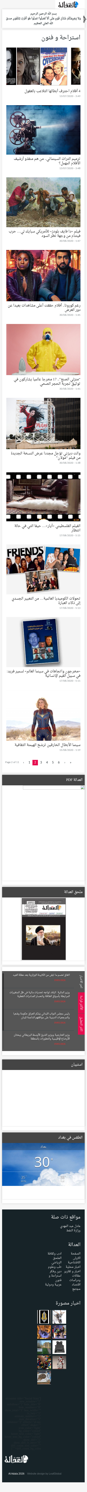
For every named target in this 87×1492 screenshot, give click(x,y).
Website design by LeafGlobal (44, 1473)
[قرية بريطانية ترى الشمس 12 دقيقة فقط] (44, 1348)
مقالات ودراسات (74, 1278)
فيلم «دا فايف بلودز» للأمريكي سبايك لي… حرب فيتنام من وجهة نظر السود (44, 233)
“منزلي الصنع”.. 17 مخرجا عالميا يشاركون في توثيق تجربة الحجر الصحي (47, 381)
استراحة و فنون (55, 1278)
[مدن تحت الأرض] (44, 1332)
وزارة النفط (73, 1230)
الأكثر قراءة (81, 1003)
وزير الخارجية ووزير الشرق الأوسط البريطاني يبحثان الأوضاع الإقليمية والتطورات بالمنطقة (42, 1037)
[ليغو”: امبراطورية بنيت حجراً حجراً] (44, 1363)
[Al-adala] (70, 5)
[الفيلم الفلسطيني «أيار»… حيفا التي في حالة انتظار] (43, 497)
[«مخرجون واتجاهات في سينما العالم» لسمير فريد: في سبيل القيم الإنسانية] (43, 643)
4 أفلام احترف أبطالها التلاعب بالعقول (52, 91)
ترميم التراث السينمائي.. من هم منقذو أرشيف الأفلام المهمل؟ (47, 161)
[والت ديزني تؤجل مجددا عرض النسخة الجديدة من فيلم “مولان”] (43, 424)
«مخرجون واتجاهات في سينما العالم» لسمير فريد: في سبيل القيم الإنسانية (43, 673)
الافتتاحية (74, 1262)
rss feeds (4, 4)
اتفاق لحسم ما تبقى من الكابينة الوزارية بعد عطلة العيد (41, 975)
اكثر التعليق (81, 1024)
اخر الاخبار (81, 981)
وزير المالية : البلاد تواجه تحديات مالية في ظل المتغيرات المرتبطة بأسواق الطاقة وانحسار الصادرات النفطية (39, 994)
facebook (10, 4)
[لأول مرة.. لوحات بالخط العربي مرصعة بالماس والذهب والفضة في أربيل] (44, 1317)
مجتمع (76, 1289)
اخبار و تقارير (72, 1271)
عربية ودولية (53, 1284)
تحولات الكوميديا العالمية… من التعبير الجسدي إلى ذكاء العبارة (46, 600)
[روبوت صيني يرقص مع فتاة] (59, 1363)
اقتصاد (76, 1284)
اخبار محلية (73, 1267)
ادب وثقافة (55, 1253)
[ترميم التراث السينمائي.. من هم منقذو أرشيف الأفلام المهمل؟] (43, 131)
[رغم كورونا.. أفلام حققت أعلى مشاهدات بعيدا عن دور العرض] (43, 276)
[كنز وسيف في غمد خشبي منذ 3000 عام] (44, 1378)
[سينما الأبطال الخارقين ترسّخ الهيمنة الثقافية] (43, 716)
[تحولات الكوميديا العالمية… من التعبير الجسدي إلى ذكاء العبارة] (43, 570)
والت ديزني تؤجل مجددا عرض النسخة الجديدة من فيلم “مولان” (45, 455)
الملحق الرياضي (56, 1260)
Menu (82, 57)
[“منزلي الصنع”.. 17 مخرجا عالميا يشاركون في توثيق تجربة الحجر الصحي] (43, 350)
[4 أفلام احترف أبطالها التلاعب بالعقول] (43, 68)
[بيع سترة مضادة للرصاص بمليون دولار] (59, 1348)
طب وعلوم (55, 1267)
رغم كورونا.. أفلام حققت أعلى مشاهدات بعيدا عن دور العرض (44, 307)
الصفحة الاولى (75, 1256)
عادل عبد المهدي (70, 1226)
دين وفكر (56, 1271)
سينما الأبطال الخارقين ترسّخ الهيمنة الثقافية (47, 745)
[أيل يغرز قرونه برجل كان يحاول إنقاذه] (59, 1317)
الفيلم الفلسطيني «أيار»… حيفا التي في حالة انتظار (47, 528)
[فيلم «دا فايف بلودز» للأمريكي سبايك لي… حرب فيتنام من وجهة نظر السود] (43, 203)
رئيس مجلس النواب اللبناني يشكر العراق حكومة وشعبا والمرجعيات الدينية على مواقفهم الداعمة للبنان (41, 1015)
